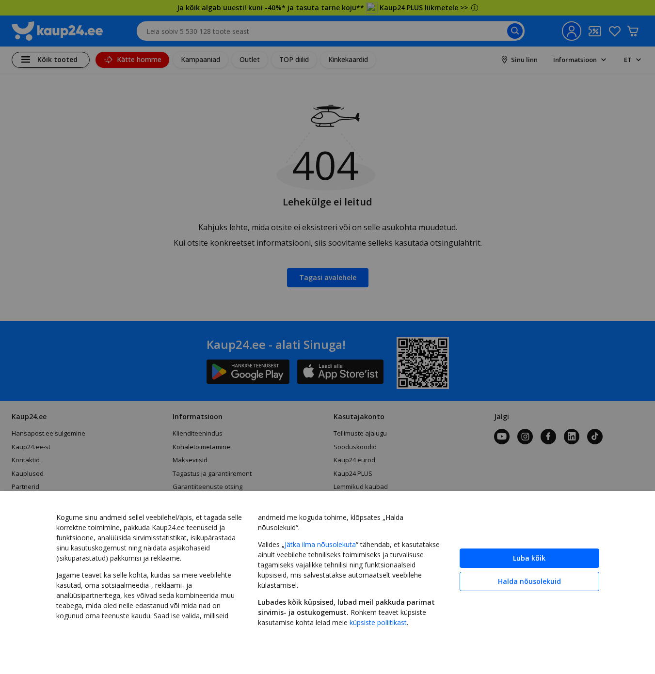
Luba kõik (529, 558)
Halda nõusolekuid (529, 581)
